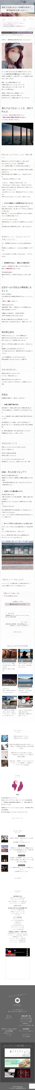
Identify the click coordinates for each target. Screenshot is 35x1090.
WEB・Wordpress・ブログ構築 (16, 901)
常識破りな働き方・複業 (16, 931)
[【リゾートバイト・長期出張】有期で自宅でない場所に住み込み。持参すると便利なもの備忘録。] (9, 654)
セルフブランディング (16, 899)
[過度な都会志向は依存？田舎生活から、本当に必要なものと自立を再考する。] (25, 679)
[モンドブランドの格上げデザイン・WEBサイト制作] (17, 1052)
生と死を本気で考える (16, 925)
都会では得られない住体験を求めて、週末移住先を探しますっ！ (17, 8)
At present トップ (9, 1018)
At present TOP (3, 19)
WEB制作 (16, 896)
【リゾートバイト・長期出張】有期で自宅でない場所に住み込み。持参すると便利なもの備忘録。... (9, 667)
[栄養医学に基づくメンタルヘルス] (17, 1063)
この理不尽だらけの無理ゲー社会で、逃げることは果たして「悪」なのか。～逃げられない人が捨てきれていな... (9, 713)
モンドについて (17, 919)
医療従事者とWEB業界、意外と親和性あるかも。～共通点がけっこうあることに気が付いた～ (17, 624)
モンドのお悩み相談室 (16, 920)
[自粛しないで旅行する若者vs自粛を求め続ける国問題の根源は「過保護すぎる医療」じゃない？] (25, 701)
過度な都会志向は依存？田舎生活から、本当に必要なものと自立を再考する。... (25, 690)
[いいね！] (4, 595)
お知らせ (16, 905)
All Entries (10, 19)
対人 (16, 915)
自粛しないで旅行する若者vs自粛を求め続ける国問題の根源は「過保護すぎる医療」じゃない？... (25, 713)
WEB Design (31, 19)
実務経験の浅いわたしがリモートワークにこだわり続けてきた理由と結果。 (17, 616)
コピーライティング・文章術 (17, 903)
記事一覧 (9, 23)
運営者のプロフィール (9, 1033)
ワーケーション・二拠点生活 (18, 23)
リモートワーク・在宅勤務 (16, 940)
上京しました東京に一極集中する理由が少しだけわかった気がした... (9, 690)
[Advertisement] (17, 968)
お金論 (16, 922)
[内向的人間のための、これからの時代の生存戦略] (17, 952)
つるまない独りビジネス (17, 913)
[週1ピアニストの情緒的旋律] (17, 1073)
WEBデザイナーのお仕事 (16, 898)
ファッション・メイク (16, 927)
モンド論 (16, 917)
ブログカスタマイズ (26, 1034)
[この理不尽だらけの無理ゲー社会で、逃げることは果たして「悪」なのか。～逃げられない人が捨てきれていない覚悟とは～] (9, 701)
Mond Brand (19, 1086)
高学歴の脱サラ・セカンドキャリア (17, 933)
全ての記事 (17, 878)
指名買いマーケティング (17, 911)
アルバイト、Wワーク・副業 (16, 938)
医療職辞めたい (22, 706)
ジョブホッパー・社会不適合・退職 (24, 660)
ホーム (4, 23)
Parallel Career (24, 19)
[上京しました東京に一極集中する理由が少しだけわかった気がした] (9, 679)
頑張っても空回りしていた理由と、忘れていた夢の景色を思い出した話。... (25, 665)
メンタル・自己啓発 (16, 929)
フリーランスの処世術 (16, 909)
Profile (17, 19)
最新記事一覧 (26, 1016)
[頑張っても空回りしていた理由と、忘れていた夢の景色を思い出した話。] (25, 654)
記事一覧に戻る (17, 632)
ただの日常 (5, 684)
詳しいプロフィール (17, 818)
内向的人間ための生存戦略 (8, 24)
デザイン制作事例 (26, 1036)
